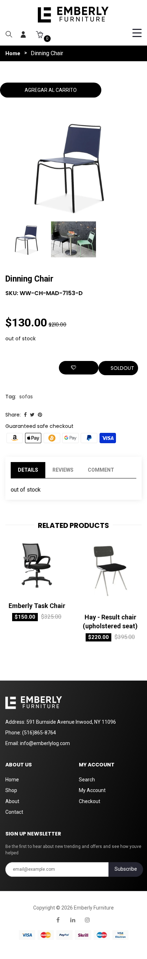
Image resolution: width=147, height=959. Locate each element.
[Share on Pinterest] (40, 414)
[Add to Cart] (21, 595)
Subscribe (126, 869)
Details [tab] (28, 470)
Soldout (122, 368)
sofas (26, 396)
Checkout (89, 801)
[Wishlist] (78, 367)
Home (12, 53)
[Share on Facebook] (25, 414)
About (12, 801)
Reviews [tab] (63, 470)
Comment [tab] (101, 470)
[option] (28, 240)
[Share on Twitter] (32, 414)
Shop (11, 790)
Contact (14, 812)
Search (87, 779)
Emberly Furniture (94, 908)
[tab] (128, 470)
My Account (92, 790)
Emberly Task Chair (37, 605)
